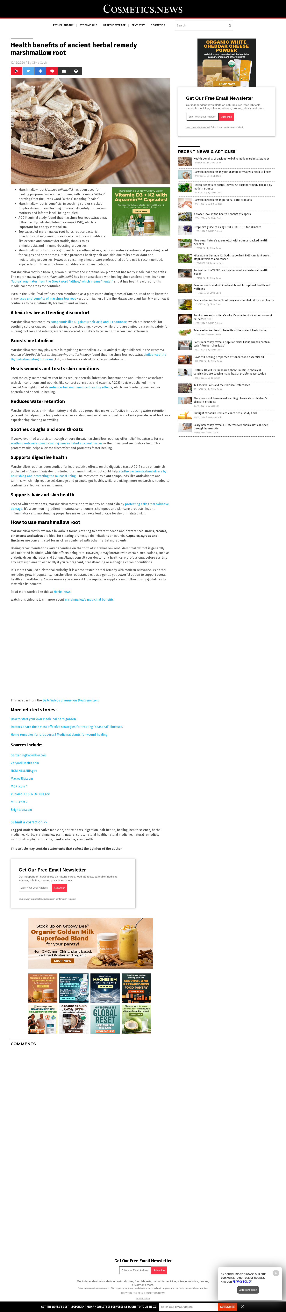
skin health (85, 839)
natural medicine (120, 834)
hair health (107, 830)
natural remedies (145, 834)
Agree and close (248, 1289)
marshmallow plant (49, 834)
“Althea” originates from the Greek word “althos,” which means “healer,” (62, 281)
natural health (96, 834)
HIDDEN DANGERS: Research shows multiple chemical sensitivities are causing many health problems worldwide (230, 372)
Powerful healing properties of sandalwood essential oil (229, 357)
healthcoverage (114, 25)
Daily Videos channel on (70, 700)
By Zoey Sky (214, 378)
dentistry (138, 25)
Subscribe (227, 1307)
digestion (91, 830)
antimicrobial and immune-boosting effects (80, 387)
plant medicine (64, 839)
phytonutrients (41, 839)
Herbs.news (62, 592)
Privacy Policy (143, 1298)
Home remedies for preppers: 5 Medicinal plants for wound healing (59, 734)
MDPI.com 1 (19, 786)
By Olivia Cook (214, 162)
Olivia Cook (39, 62)
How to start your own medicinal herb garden (43, 719)
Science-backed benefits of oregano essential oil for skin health (234, 300)
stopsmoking (88, 25)
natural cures (74, 834)
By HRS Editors (214, 176)
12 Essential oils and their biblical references (222, 385)
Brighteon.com (21, 810)
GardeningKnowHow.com (28, 755)
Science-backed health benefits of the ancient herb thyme (230, 330)
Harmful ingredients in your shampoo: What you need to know (232, 172)
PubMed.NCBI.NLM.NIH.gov (30, 794)
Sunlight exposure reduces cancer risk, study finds (225, 413)
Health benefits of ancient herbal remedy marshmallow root (231, 158)
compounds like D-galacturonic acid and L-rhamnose (89, 322)
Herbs (29, 834)
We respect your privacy (123, 1288)
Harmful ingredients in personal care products (223, 200)
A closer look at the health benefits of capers (222, 214)
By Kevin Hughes (215, 263)
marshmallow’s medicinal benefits (89, 599)
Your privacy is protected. (31, 899)
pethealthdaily (63, 25)
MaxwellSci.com (22, 778)
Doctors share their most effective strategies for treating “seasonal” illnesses (66, 727)
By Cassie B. (213, 406)
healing (122, 830)
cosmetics (158, 25)
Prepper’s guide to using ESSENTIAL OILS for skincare (227, 227)
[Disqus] (90, 1098)
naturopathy (20, 839)
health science (139, 830)
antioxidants (74, 830)
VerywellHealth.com (25, 763)
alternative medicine (48, 830)
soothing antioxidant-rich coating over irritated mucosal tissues (57, 443)
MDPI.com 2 (19, 802)
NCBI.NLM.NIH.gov (24, 771)
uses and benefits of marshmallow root (47, 298)
